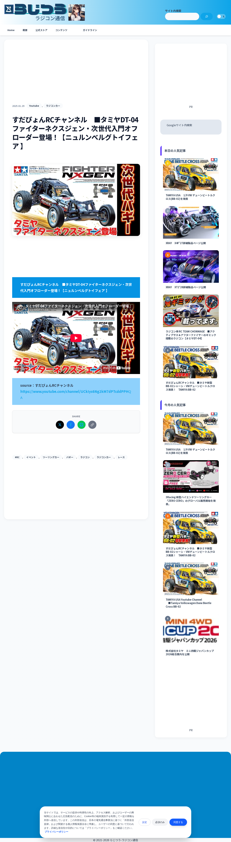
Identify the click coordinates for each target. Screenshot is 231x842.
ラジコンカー (53, 105)
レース (121, 457)
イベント (31, 457)
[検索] (207, 16)
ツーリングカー (51, 457)
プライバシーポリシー (56, 831)
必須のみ (160, 822)
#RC (17, 457)
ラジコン (85, 457)
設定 (144, 822)
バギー (69, 457)
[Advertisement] (76, 75)
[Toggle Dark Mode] (221, 16)
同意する (178, 822)
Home (11, 30)
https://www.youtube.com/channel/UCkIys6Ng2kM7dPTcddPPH (74, 391)
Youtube (34, 105)
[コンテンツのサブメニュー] (74, 30)
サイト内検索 (173, 11)
